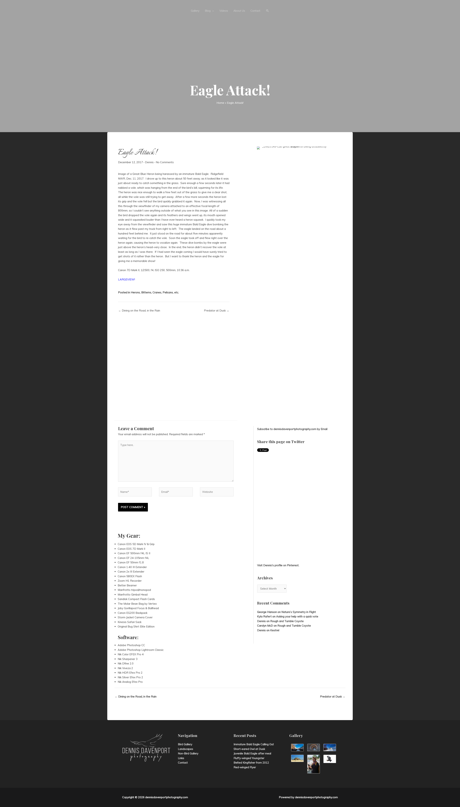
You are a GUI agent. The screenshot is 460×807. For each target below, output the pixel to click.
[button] (267, 11)
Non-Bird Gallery (188, 753)
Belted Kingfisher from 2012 (251, 762)
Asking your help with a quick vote (297, 616)
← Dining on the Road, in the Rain (139, 310)
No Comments (165, 162)
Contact (183, 762)
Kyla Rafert (264, 616)
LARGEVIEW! (126, 279)
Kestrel (274, 630)
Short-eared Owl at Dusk (249, 749)
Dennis (149, 162)
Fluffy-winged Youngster (249, 758)
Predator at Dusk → (216, 310)
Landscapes (185, 749)
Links (181, 758)
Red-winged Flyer (245, 767)
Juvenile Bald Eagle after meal (252, 753)
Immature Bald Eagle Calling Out (254, 744)
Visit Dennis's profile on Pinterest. (278, 565)
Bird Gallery (185, 744)
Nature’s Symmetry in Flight (298, 612)
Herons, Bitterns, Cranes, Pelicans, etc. (155, 292)
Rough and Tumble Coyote (287, 621)
